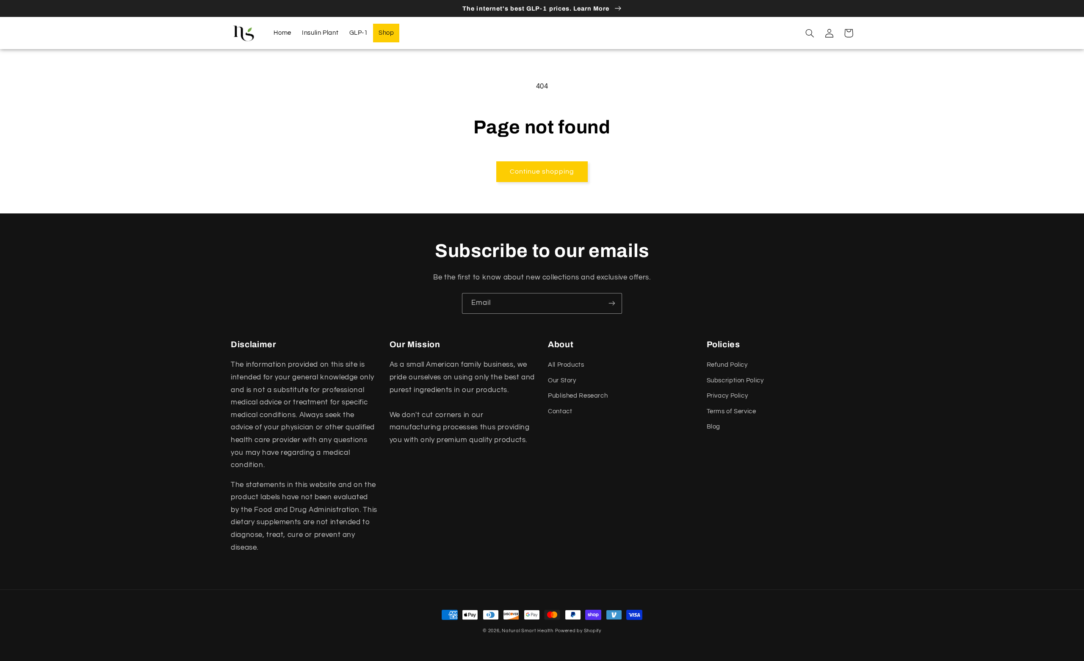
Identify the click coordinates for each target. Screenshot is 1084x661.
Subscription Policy (735, 380)
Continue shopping (542, 171)
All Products (566, 365)
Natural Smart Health (527, 630)
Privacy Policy (727, 396)
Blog (714, 426)
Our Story (562, 380)
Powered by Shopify (578, 630)
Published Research (578, 396)
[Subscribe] (612, 303)
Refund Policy (727, 365)
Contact (560, 411)
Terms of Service (731, 411)
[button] (809, 33)
